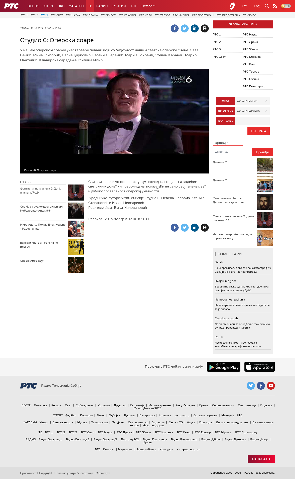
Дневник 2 (220, 162)
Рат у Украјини (185, 405)
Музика (82, 422)
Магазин (76, 6)
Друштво (120, 405)
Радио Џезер (259, 439)
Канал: (225, 101)
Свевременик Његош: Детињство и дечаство (228, 200)
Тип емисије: (225, 111)
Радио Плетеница (155, 439)
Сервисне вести (223, 405)
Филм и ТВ (176, 422)
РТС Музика (181, 15)
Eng (256, 6)
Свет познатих (138, 422)
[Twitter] (185, 28)
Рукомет (129, 415)
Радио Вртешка (235, 439)
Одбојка (114, 415)
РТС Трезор (162, 15)
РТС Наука (73, 15)
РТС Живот (108, 15)
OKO (61, 6)
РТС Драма (90, 15)
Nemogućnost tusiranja (230, 299)
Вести (33, 6)
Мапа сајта (261, 459)
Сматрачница (247, 405)
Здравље (158, 422)
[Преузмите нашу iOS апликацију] (259, 367)
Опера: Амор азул (32, 260)
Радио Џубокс (211, 439)
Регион (56, 405)
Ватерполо (147, 415)
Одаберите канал (247, 101)
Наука (191, 422)
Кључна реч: (225, 121)
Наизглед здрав (153, 425)
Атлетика (165, 415)
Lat (244, 6)
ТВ (90, 6)
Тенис (101, 415)
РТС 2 (34, 15)
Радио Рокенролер (184, 439)
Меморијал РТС (231, 415)
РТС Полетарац (203, 15)
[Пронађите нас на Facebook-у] (261, 386)
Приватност (28, 473)
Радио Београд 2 (78, 439)
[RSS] (275, 6)
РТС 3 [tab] (25, 181)
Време (203, 405)
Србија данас (85, 405)
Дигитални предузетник (232, 422)
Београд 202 (130, 439)
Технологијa (99, 422)
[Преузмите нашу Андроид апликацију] (223, 367)
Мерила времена (160, 405)
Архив (147, 442)
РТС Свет (57, 15)
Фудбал (70, 415)
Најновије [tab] (220, 143)
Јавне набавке (146, 449)
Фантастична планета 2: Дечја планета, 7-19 (40, 190)
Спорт (48, 6)
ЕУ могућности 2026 (147, 408)
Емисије (119, 6)
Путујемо (118, 422)
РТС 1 (24, 15)
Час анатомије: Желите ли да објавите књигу (232, 236)
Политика (40, 405)
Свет (68, 405)
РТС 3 (44, 15)
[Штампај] (205, 28)
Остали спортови (205, 415)
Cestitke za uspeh (226, 318)
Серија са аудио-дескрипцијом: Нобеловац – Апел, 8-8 (41, 208)
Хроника (104, 405)
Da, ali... (219, 262)
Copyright (45, 473)
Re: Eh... (220, 337)
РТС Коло (145, 15)
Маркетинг (125, 449)
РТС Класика (127, 15)
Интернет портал (188, 449)
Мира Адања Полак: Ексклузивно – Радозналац (43, 226)
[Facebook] (175, 28)
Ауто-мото (182, 415)
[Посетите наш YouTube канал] (271, 386)
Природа (205, 422)
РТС (134, 6)
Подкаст (266, 405)
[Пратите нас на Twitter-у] (251, 386)
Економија (137, 405)
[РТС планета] (232, 6)
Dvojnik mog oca (226, 281)
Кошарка (86, 415)
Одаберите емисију (248, 111)
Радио (102, 6)
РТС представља (228, 15)
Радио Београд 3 (105, 439)
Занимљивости (63, 422)
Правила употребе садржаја (73, 473)
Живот (44, 422)
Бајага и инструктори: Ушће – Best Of (40, 244)
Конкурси (166, 449)
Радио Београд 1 (50, 439)
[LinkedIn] (195, 28)
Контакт (109, 449)
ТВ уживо (249, 15)
